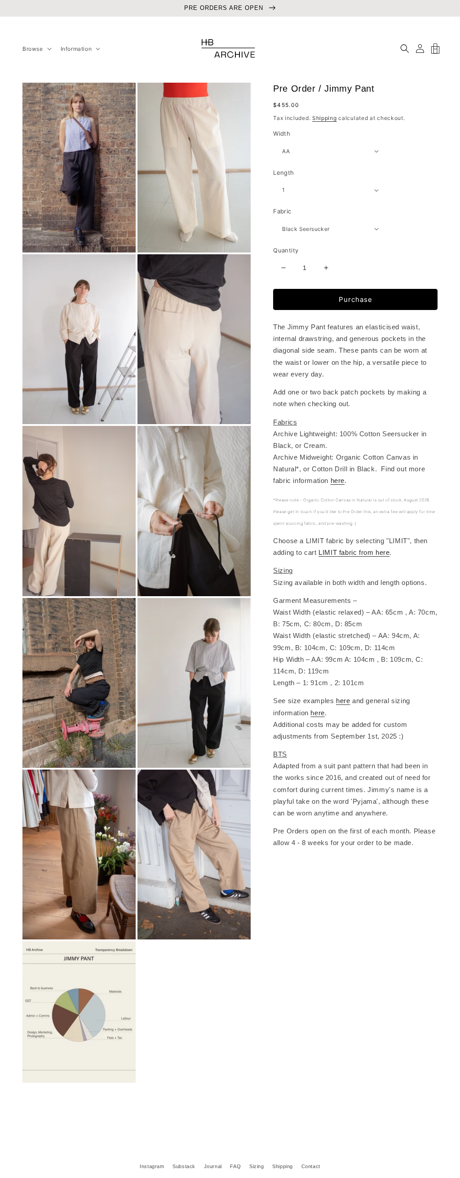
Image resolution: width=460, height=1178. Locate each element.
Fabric (282, 211)
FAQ (235, 1166)
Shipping (324, 118)
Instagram (152, 1166)
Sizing (256, 1166)
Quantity (285, 250)
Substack (183, 1166)
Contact (310, 1166)
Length (283, 172)
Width (281, 133)
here (338, 480)
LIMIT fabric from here (353, 552)
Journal (213, 1166)
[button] (36, 49)
